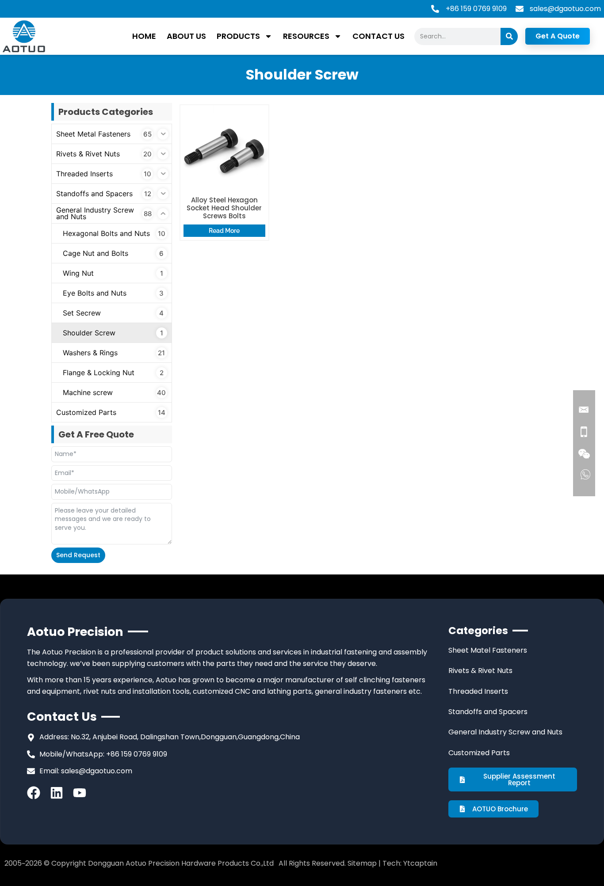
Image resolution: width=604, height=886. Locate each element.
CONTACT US (378, 36)
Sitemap (362, 863)
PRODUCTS (238, 36)
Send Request (78, 555)
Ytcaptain (420, 863)
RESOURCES (306, 36)
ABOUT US (186, 36)
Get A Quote (557, 36)
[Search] (509, 36)
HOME (144, 36)
